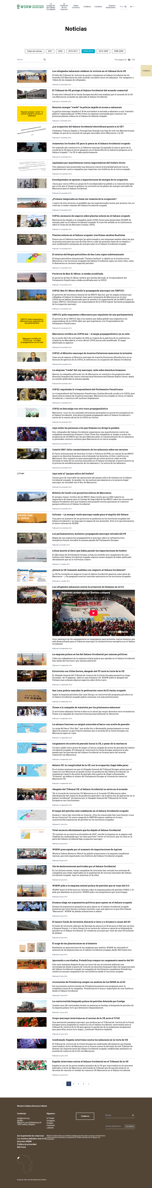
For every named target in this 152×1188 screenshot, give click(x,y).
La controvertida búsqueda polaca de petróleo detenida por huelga (88, 1001)
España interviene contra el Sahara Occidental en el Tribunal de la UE (90, 1061)
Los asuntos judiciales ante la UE (31, 1138)
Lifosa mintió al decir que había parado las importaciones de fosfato (89, 550)
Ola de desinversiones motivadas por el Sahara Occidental (84, 866)
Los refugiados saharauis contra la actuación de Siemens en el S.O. (88, 586)
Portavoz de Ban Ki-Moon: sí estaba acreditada (77, 273)
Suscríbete (130, 1126)
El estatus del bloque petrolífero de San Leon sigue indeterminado (88, 254)
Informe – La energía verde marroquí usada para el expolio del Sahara (90, 514)
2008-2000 (118, 51)
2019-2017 (73, 51)
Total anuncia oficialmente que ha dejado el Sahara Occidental (86, 830)
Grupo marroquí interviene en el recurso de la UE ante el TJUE (86, 1018)
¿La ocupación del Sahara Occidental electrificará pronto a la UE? (88, 126)
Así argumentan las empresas (30, 1136)
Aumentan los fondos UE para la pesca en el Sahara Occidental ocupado (91, 143)
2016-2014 (88, 51)
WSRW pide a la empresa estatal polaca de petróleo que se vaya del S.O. (91, 885)
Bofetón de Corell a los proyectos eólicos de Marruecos (81, 492)
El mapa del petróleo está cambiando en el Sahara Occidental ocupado (90, 810)
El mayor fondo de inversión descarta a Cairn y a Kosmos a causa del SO (91, 921)
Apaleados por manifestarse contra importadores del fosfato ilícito (88, 162)
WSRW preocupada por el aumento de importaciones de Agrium (87, 849)
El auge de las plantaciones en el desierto (74, 943)
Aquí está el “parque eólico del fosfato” (73, 473)
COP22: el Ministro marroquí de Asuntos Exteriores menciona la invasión (92, 353)
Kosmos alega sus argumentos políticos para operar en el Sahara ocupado (92, 902)
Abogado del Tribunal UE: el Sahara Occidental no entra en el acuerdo (90, 789)
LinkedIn (50, 1128)
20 (125, 60)
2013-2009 (103, 51)
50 (129, 60)
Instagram (51, 1121)
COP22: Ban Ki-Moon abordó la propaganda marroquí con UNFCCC (88, 290)
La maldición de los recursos (64, 7)
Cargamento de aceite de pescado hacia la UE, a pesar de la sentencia (89, 743)
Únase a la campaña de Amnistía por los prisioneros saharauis (86, 707)
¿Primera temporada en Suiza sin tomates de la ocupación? (84, 199)
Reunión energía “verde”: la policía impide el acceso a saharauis (87, 107)
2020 (60, 51)
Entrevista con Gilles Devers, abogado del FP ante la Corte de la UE (88, 671)
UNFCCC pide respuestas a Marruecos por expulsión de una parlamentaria (92, 314)
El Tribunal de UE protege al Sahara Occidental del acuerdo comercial (90, 90)
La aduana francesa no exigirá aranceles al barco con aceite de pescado (91, 724)
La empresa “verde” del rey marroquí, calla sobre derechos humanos (89, 370)
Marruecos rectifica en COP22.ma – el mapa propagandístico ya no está (91, 333)
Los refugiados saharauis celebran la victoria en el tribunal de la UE (89, 71)
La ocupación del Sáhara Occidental (50, 7)
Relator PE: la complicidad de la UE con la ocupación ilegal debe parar (90, 765)
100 (133, 60)
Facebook (51, 1125)
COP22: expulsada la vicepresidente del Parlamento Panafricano (87, 389)
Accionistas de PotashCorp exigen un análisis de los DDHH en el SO (88, 982)
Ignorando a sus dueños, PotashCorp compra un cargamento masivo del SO (93, 960)
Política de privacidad (26, 1144)
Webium (43, 1179)
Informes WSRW (24, 1141)
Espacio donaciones (110, 6)
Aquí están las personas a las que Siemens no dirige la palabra (85, 427)
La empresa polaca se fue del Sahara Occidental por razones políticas (89, 654)
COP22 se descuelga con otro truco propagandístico (80, 408)
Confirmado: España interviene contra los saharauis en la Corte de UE (90, 1039)
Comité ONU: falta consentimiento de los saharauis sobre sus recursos (90, 449)
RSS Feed (21, 1147)
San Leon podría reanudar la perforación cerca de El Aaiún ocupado (89, 690)
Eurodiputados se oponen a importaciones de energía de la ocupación (90, 179)
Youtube (50, 1123)
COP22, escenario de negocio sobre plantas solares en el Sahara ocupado (91, 215)
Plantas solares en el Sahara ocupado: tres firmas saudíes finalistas (88, 235)
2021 (50, 51)
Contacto (98, 6)
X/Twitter (50, 1118)
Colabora (146, 71)
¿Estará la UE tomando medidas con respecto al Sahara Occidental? (89, 570)
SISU (25, 1179)
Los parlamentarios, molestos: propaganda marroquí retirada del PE (89, 533)
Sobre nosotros (76, 6)
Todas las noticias (34, 51)
